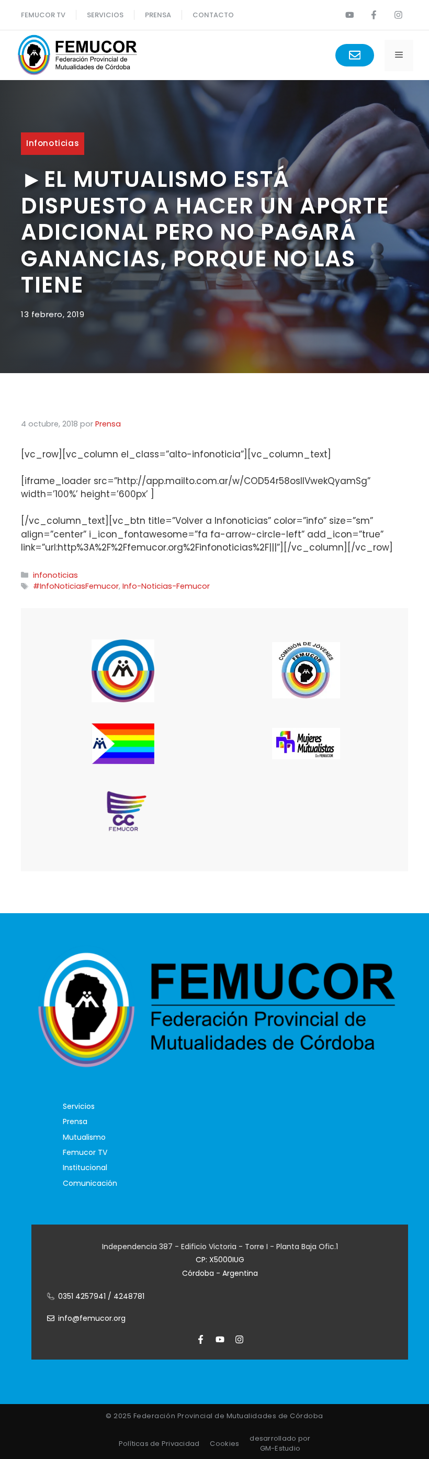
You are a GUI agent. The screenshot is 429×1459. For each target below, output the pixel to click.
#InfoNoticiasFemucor (76, 586)
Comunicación (90, 1183)
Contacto (213, 15)
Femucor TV (85, 1152)
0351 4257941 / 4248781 (101, 1296)
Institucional (85, 1167)
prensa (158, 15)
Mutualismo (84, 1137)
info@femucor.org (92, 1318)
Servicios (105, 15)
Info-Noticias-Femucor (166, 586)
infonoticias (52, 143)
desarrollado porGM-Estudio (280, 1443)
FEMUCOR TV (43, 15)
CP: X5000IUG (220, 1259)
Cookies (224, 1444)
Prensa (75, 1121)
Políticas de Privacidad (159, 1444)
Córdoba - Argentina (220, 1273)
